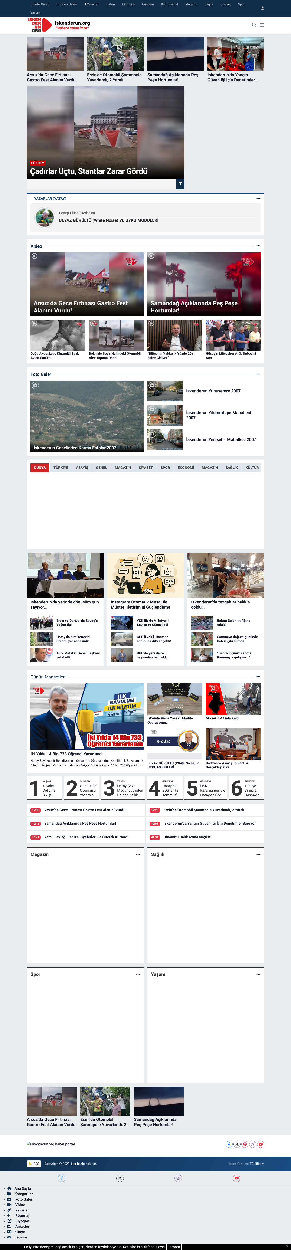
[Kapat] (288, 1246)
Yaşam (35, 12)
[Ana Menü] (262, 25)
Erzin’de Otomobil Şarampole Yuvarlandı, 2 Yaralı (204, 810)
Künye (19, 1232)
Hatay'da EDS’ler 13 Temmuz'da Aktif (171, 790)
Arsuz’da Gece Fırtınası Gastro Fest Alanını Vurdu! (85, 810)
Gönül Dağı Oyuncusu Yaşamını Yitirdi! (88, 790)
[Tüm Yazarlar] (258, 198)
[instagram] (178, 1178)
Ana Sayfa (22, 1188)
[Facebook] (229, 1144)
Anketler (21, 1226)
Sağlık (209, 4)
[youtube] (236, 1178)
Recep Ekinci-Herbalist (77, 213)
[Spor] (138, 974)
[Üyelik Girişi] (260, 8)
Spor (241, 4)
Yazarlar (92, 4)
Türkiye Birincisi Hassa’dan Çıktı (253, 790)
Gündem (148, 4)
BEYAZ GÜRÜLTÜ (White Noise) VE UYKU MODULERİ (108, 220)
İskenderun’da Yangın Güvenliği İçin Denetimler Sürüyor (210, 823)
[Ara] (254, 25)
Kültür (252, 467)
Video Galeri (68, 4)
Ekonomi (128, 4)
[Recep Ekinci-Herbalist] (44, 217)
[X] (237, 1144)
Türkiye (60, 467)
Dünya (40, 467)
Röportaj (21, 1215)
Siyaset (225, 4)
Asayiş (82, 467)
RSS (36, 1164)
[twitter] (120, 1178)
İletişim (20, 1237)
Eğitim (110, 4)
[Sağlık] (258, 854)
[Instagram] (252, 1144)
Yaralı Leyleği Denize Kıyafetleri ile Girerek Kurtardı (86, 837)
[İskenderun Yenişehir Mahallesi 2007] (165, 439)
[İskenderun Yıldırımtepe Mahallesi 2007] (165, 415)
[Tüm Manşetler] (258, 677)
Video (19, 1204)
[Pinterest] (244, 1144)
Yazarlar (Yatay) (50, 198)
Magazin (191, 4)
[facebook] (61, 1178)
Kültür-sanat (169, 4)
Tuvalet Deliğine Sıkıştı (49, 790)
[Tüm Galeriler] (258, 374)
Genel (101, 467)
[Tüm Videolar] (258, 246)
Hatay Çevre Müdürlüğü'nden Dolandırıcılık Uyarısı (130, 790)
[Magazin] (138, 854)
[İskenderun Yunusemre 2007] (165, 391)
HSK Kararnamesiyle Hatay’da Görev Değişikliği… (212, 790)
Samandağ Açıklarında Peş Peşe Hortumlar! (80, 823)
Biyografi (22, 1221)
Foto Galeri (41, 4)
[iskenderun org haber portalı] (60, 25)
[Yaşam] (258, 974)
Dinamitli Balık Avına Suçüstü (188, 837)
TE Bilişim (257, 1164)
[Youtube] (260, 1144)
